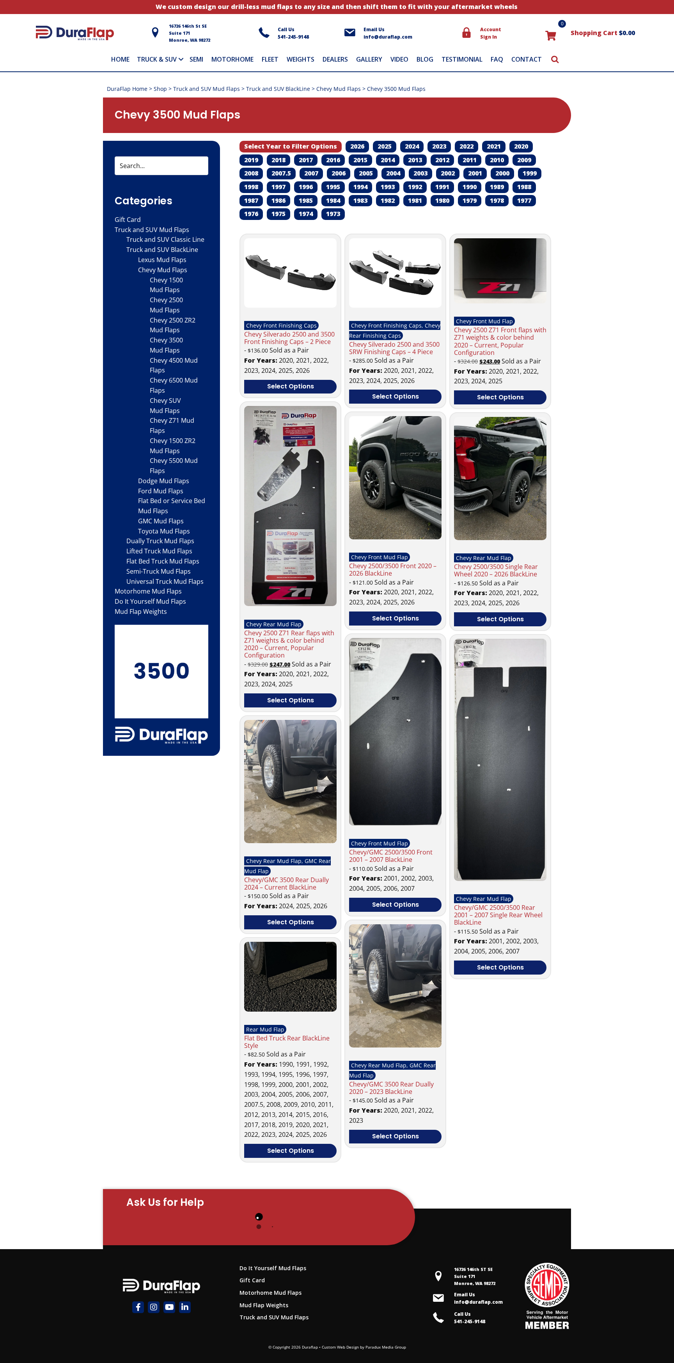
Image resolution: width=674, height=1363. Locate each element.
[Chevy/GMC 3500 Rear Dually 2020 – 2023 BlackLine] (395, 1045)
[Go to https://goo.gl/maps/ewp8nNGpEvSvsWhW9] (199, 33)
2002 (448, 173)
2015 (360, 160)
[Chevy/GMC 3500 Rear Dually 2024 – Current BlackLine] (290, 841)
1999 (530, 173)
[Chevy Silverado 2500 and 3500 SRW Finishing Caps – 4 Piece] (395, 305)
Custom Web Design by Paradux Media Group (364, 1347)
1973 (333, 213)
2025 (385, 146)
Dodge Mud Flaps (163, 481)
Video (399, 59)
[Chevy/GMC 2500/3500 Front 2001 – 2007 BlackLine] (395, 823)
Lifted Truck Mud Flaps (159, 551)
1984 (333, 200)
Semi (196, 59)
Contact (526, 59)
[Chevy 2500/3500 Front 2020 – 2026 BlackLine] (395, 537)
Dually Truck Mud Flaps (160, 541)
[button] (181, 59)
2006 (339, 173)
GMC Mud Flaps (161, 521)
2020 (521, 146)
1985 (306, 200)
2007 (311, 173)
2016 (333, 160)
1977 (524, 200)
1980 (442, 200)
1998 (251, 187)
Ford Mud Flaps (160, 491)
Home (120, 59)
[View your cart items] (551, 35)
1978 (497, 200)
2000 (502, 173)
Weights (300, 59)
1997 (278, 187)
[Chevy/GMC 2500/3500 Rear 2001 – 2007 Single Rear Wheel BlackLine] (500, 878)
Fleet (270, 59)
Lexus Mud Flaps (162, 259)
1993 (388, 187)
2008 (251, 173)
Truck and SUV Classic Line (165, 239)
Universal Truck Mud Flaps (165, 581)
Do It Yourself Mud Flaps (150, 601)
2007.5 (281, 173)
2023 (439, 146)
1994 (360, 187)
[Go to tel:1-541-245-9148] (297, 33)
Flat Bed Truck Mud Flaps (162, 561)
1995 (333, 187)
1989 (497, 187)
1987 (251, 200)
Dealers (335, 59)
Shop (160, 89)
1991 (442, 187)
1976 (251, 213)
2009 (524, 160)
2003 (420, 173)
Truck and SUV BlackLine (278, 89)
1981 (415, 200)
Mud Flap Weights (141, 611)
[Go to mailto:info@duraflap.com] (398, 33)
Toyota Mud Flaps (164, 531)
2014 (388, 160)
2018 (278, 160)
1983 (360, 200)
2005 (366, 173)
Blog (425, 59)
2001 (475, 173)
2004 (393, 173)
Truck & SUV (157, 59)
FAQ (497, 59)
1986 (278, 200)
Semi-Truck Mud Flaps (158, 571)
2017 (306, 160)
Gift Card (128, 219)
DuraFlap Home (127, 89)
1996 (306, 187)
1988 (524, 187)
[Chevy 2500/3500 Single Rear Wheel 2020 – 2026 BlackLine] (500, 538)
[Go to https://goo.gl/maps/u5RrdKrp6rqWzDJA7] (466, 1276)
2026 (357, 146)
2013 (415, 160)
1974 (306, 213)
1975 (278, 213)
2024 (412, 146)
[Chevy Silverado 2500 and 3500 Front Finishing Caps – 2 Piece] (290, 305)
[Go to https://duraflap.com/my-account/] (496, 33)
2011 (470, 160)
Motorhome (232, 59)
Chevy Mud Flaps (338, 89)
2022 (466, 146)
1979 (470, 200)
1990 (470, 187)
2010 (497, 160)
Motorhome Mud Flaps (148, 591)
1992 (415, 187)
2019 (251, 160)
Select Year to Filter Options (290, 146)
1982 (388, 200)
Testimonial (462, 59)
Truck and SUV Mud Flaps (206, 89)
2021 (494, 146)
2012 (442, 160)
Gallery (369, 59)
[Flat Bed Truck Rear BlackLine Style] (290, 1009)
